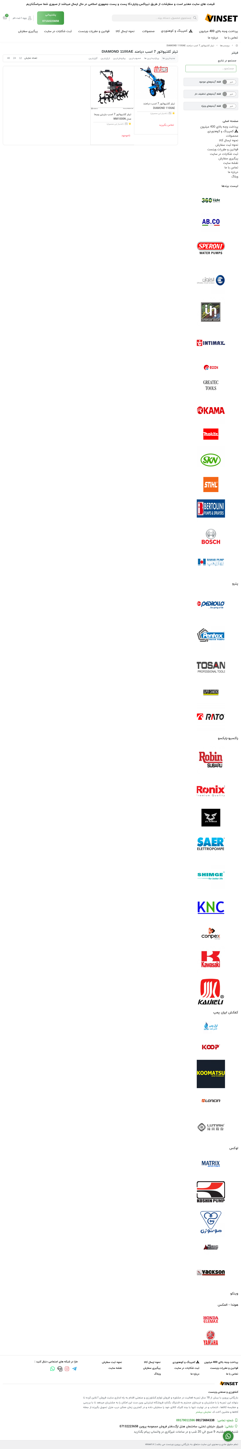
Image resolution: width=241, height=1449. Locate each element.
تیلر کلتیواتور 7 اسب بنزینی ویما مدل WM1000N (112, 117)
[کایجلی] (211, 991)
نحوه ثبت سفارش (226, 145)
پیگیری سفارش (28, 31)
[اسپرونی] (211, 249)
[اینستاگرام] (67, 1369)
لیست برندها (230, 186)
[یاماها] (211, 1338)
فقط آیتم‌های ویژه (211, 106)
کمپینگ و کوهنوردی (174, 31)
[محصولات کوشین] (211, 1191)
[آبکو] (211, 222)
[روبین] (211, 759)
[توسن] (211, 667)
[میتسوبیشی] (211, 1248)
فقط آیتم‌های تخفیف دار (208, 94)
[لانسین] (211, 1101)
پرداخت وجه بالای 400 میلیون (218, 31)
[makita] (211, 435)
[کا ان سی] (211, 907)
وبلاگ (234, 177)
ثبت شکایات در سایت (58, 31)
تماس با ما (231, 38)
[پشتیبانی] (59, 1369)
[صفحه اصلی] (237, 45)
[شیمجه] (211, 875)
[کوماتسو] (211, 1074)
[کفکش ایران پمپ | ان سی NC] (211, 1027)
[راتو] (211, 717)
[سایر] (211, 844)
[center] (194, 18)
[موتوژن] (211, 1223)
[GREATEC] (211, 386)
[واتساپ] (52, 1369)
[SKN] (211, 459)
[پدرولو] (211, 605)
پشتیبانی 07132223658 (50, 18)
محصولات (148, 31)
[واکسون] (211, 1272)
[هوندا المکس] (211, 1320)
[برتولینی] (211, 509)
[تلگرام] (74, 1369)
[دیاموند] (211, 692)
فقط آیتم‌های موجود (210, 82)
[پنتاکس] (211, 636)
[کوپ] (211, 1047)
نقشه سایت (230, 163)
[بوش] (211, 536)
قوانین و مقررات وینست (93, 31)
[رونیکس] (211, 791)
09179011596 (185, 1420)
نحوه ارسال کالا (125, 31)
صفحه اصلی (230, 121)
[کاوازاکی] (211, 960)
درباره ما (213, 38)
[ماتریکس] (211, 1165)
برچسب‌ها (225, 45)
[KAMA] (211, 410)
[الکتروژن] (211, 280)
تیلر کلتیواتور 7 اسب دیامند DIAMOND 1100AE (190, 45)
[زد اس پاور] (211, 818)
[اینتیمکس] (211, 342)
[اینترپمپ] (211, 311)
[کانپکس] (211, 933)
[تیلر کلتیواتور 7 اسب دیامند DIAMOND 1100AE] (156, 82)
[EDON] (211, 367)
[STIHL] (211, 484)
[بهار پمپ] (211, 562)
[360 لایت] (211, 200)
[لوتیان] (211, 1127)
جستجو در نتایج (227, 60)
